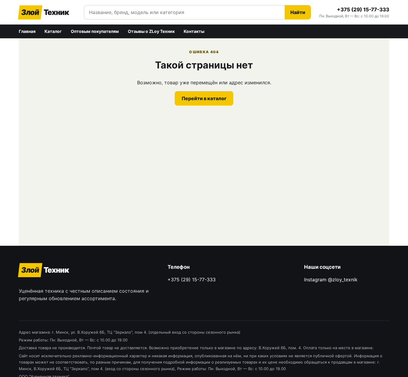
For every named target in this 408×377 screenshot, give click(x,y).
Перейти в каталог (204, 98)
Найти (297, 12)
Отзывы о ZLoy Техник (151, 31)
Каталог (53, 31)
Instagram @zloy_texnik (331, 280)
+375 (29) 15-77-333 (363, 10)
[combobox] (184, 12)
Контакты (194, 31)
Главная (27, 31)
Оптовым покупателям (95, 31)
